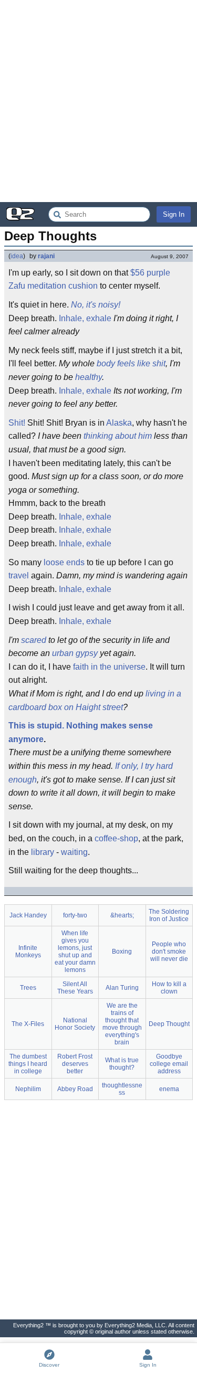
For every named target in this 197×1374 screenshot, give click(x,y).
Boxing (122, 951)
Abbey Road (75, 1089)
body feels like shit (131, 363)
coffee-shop (116, 838)
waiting (74, 852)
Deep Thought (169, 1024)
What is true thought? (122, 1063)
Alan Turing (122, 987)
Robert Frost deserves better (74, 1064)
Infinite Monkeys (28, 951)
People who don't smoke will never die (169, 951)
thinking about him (118, 435)
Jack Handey (28, 915)
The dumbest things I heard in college (27, 1064)
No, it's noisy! (95, 304)
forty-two (75, 915)
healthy (88, 377)
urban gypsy (75, 653)
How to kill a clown (169, 987)
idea (17, 256)
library (42, 852)
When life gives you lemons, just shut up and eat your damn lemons (75, 951)
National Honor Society (75, 1024)
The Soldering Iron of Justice (169, 915)
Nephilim (28, 1089)
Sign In (173, 214)
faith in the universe (109, 666)
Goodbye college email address (169, 1064)
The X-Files (28, 1024)
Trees (28, 987)
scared (33, 640)
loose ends (64, 562)
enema (169, 1089)
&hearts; (122, 915)
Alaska (119, 422)
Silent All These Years (75, 987)
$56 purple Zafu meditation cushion (89, 279)
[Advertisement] (98, 101)
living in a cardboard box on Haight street (94, 700)
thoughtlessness (122, 1089)
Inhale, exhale (85, 318)
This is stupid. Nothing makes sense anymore (80, 732)
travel (18, 575)
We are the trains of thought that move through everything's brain (122, 1024)
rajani (46, 256)
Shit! (16, 422)
